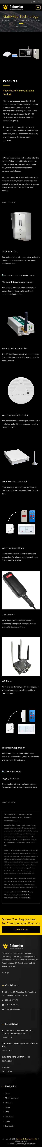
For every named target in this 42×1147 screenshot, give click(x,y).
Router (28, 895)
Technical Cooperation (13, 747)
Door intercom (8, 897)
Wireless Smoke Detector (15, 415)
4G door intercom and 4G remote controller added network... (17, 1032)
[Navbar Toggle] (38, 7)
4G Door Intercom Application (17, 281)
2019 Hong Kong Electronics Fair (16, 1057)
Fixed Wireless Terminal (14, 481)
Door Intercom (9, 251)
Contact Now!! (21, 929)
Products (24, 27)
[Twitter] (5, 973)
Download (9, 1117)
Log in (7, 1121)
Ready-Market (30, 1144)
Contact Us (26, 897)
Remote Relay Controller (15, 348)
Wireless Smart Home (13, 548)
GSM (22, 892)
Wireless (29, 892)
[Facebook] (2, 973)
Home (17, 27)
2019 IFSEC (6, 1067)
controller (13, 895)
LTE (25, 892)
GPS (23, 895)
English (36, 2)
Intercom (7, 895)
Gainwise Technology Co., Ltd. (26, 1139)
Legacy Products (10, 778)
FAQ (7, 1112)
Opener (19, 895)
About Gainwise (11, 1098)
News (7, 1107)
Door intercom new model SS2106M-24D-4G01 (20, 1045)
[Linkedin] (8, 973)
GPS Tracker (8, 614)
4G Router (7, 681)
